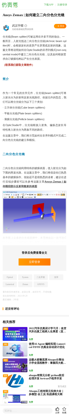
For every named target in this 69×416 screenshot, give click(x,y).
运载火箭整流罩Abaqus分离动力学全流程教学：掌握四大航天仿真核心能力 (47, 362)
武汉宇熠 (17, 25)
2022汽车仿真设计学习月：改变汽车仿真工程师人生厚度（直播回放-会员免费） (47, 331)
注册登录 (62, 5)
